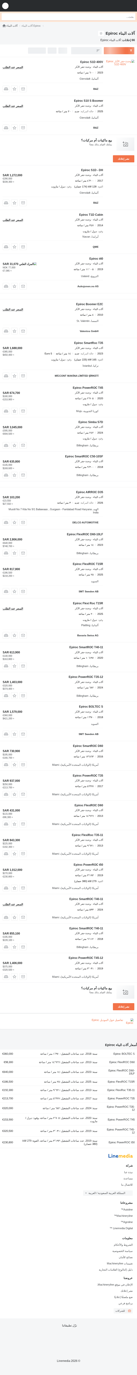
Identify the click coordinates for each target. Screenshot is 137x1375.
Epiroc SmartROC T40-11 (86, 647)
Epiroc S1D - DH (92, 170)
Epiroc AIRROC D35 (89, 492)
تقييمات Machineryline (120, 1263)
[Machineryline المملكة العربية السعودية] (112, 6)
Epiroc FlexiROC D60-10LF (85, 534)
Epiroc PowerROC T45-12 (86, 957)
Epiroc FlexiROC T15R (88, 564)
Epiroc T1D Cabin (91, 214)
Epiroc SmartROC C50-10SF (84, 456)
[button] (5, 6)
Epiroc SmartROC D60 (88, 745)
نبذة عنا (128, 1172)
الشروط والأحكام (123, 1244)
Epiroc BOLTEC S (91, 706)
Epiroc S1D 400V (91, 61)
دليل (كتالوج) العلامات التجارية (116, 1269)
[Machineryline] (4, 25)
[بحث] (5, 16)
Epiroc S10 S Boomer (88, 100)
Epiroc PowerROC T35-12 (86, 676)
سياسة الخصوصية (122, 1250)
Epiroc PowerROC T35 (88, 775)
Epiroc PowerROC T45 (88, 387)
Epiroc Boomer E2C (89, 304)
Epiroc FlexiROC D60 (89, 805)
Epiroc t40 (96, 258)
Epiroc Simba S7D (90, 422)
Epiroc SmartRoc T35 (88, 342)
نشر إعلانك (123, 158)
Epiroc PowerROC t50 (88, 864)
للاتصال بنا (127, 1184)
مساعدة (128, 1178)
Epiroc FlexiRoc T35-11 (87, 835)
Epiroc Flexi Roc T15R (88, 603)
